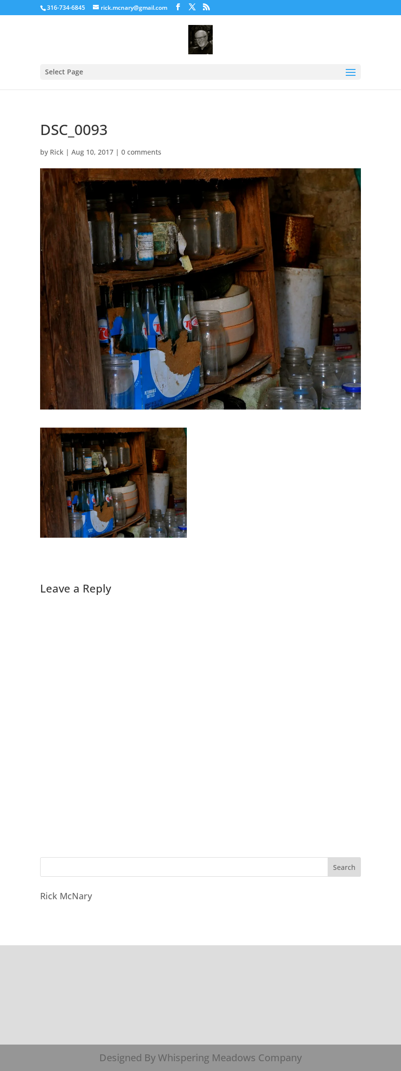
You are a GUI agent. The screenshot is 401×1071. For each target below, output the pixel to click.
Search (344, 867)
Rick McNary (66, 896)
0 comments (141, 152)
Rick (57, 152)
